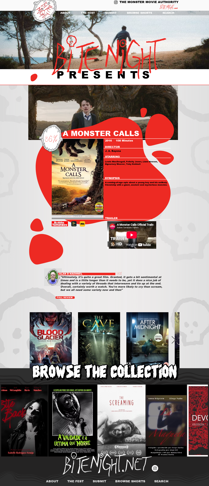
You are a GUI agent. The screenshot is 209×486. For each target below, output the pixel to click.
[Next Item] (173, 340)
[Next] (192, 40)
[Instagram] (116, 2)
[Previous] (17, 40)
